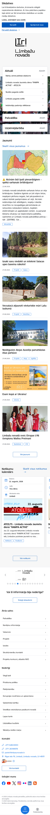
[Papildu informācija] (14, 761)
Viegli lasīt (7, 675)
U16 (26, 444)
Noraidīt (13, 25)
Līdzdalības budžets (11, 723)
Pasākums (18, 541)
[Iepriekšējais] (5, 574)
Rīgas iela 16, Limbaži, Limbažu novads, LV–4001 (25, 756)
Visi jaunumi (25, 454)
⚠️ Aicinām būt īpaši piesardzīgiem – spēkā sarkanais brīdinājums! (22, 181)
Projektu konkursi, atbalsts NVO (16, 659)
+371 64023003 (11, 745)
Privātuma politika (10, 682)
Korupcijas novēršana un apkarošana (18, 696)
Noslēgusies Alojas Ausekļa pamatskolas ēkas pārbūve (23, 351)
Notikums (8, 541)
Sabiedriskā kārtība (10, 703)
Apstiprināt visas (37, 25)
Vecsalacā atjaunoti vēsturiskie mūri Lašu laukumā (24, 307)
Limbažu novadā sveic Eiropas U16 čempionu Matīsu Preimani (20, 437)
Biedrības (26, 314)
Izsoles (5, 645)
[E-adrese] (7, 761)
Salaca (25, 270)
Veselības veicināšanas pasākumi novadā (19, 709)
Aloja (25, 358)
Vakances (7, 632)
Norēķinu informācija (11, 625)
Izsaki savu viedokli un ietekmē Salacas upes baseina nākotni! (23, 263)
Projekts (17, 358)
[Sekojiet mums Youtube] (9, 783)
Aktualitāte (7, 224)
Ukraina (16, 400)
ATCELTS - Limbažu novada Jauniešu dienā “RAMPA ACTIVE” (23, 526)
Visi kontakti (14, 768)
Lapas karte (7, 716)
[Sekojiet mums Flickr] (24, 783)
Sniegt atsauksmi (25, 600)
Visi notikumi (25, 558)
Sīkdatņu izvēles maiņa (12, 730)
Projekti (16, 270)
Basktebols (17, 444)
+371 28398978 (11, 749)
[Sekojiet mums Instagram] (19, 783)
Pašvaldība (7, 618)
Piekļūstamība (8, 689)
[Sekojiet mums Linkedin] (30, 783)
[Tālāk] (44, 574)
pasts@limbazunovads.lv (15, 752)
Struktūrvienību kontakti (13, 652)
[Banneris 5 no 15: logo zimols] (24, 575)
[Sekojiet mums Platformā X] (14, 783)
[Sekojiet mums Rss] (35, 783)
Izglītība (33, 358)
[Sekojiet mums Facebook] (3, 783)
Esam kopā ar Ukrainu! (14, 394)
